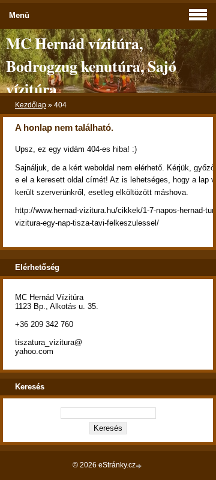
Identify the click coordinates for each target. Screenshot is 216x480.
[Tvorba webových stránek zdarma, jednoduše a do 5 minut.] (140, 466)
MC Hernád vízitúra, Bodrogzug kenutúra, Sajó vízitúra (91, 66)
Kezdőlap (30, 105)
